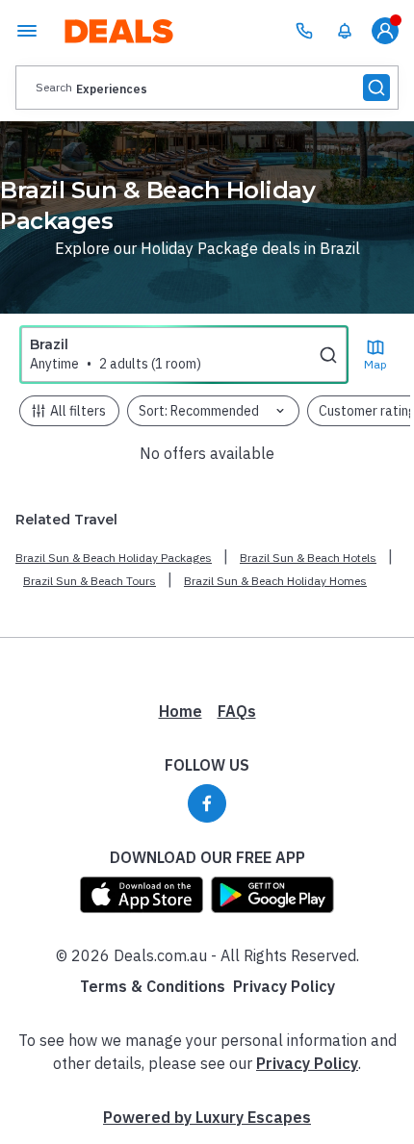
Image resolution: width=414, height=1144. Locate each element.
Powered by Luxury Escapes (207, 1117)
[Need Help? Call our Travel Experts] (304, 30)
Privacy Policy (284, 986)
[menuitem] (344, 31)
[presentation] (207, 87)
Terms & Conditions (152, 986)
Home (180, 711)
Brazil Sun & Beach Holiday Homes (275, 580)
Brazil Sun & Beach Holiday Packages (113, 557)
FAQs (237, 711)
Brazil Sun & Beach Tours (89, 580)
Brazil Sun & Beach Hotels (308, 557)
